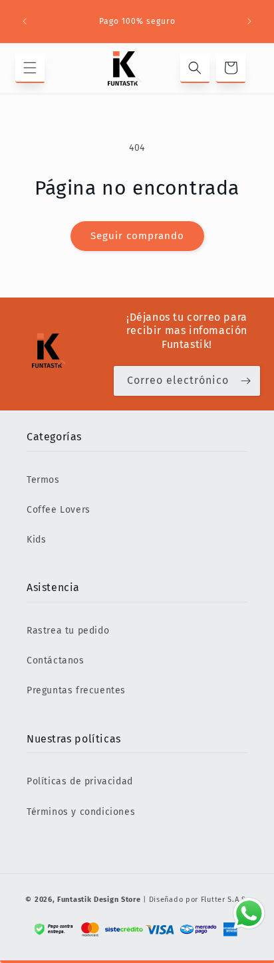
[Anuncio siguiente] (249, 21)
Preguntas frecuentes (76, 690)
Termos (43, 479)
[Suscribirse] (245, 380)
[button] (30, 68)
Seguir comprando (137, 236)
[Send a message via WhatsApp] (249, 913)
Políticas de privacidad (80, 781)
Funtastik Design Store (98, 899)
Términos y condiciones (81, 812)
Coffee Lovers (58, 509)
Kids (36, 539)
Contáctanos (55, 660)
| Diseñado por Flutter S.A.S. (195, 899)
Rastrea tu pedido (68, 630)
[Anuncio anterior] (24, 21)
